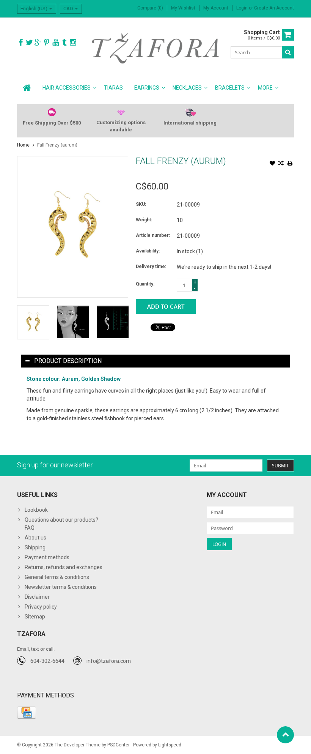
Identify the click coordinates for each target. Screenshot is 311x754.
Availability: (148, 251)
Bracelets (230, 88)
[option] (33, 322)
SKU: (141, 204)
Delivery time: (151, 266)
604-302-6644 (47, 661)
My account (215, 8)
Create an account (274, 8)
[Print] (289, 164)
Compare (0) (150, 8)
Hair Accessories (66, 88)
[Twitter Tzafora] (29, 43)
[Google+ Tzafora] (38, 43)
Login (242, 8)
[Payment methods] (26, 713)
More (265, 88)
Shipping (35, 547)
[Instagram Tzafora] (72, 43)
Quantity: (145, 284)
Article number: (153, 235)
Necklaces (187, 88)
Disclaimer (37, 597)
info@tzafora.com (108, 661)
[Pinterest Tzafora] (46, 43)
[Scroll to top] (285, 734)
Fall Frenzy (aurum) (57, 145)
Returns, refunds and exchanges (63, 567)
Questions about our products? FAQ (61, 524)
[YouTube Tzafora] (55, 43)
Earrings (146, 88)
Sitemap (35, 617)
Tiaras (113, 88)
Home (23, 145)
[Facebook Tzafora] (20, 43)
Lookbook (36, 510)
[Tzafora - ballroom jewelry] (155, 48)
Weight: (144, 219)
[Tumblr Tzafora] (64, 43)
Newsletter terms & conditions (61, 587)
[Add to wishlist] (272, 164)
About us (35, 538)
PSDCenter (118, 745)
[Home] (27, 87)
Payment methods (47, 557)
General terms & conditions (57, 577)
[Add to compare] (281, 164)
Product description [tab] (68, 360)
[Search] (288, 52)
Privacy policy (41, 607)
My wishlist (183, 8)
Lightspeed (169, 745)
